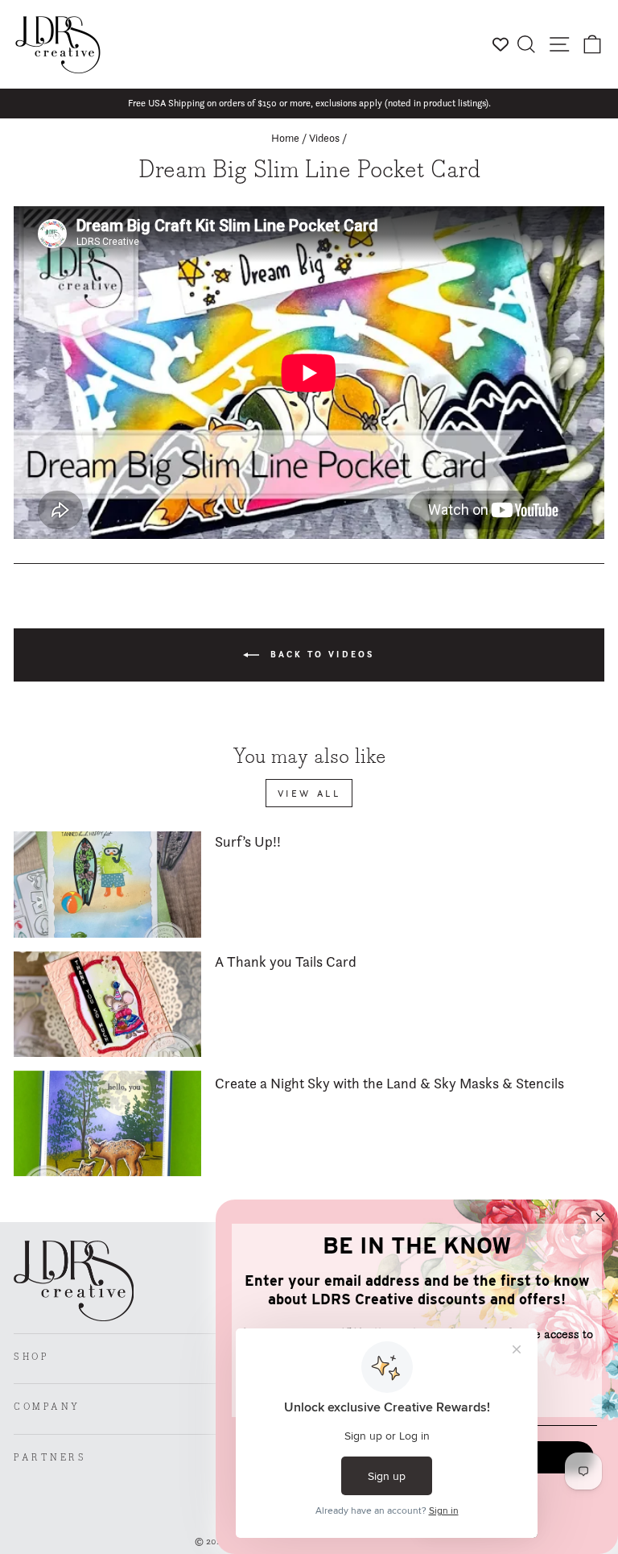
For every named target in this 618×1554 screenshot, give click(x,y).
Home (285, 137)
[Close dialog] (600, 1217)
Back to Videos (320, 654)
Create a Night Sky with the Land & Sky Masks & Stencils (389, 1083)
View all (309, 793)
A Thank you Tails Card (285, 961)
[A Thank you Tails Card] (107, 1004)
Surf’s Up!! (248, 841)
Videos (324, 137)
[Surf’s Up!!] (107, 884)
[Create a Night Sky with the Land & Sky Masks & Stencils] (107, 1123)
